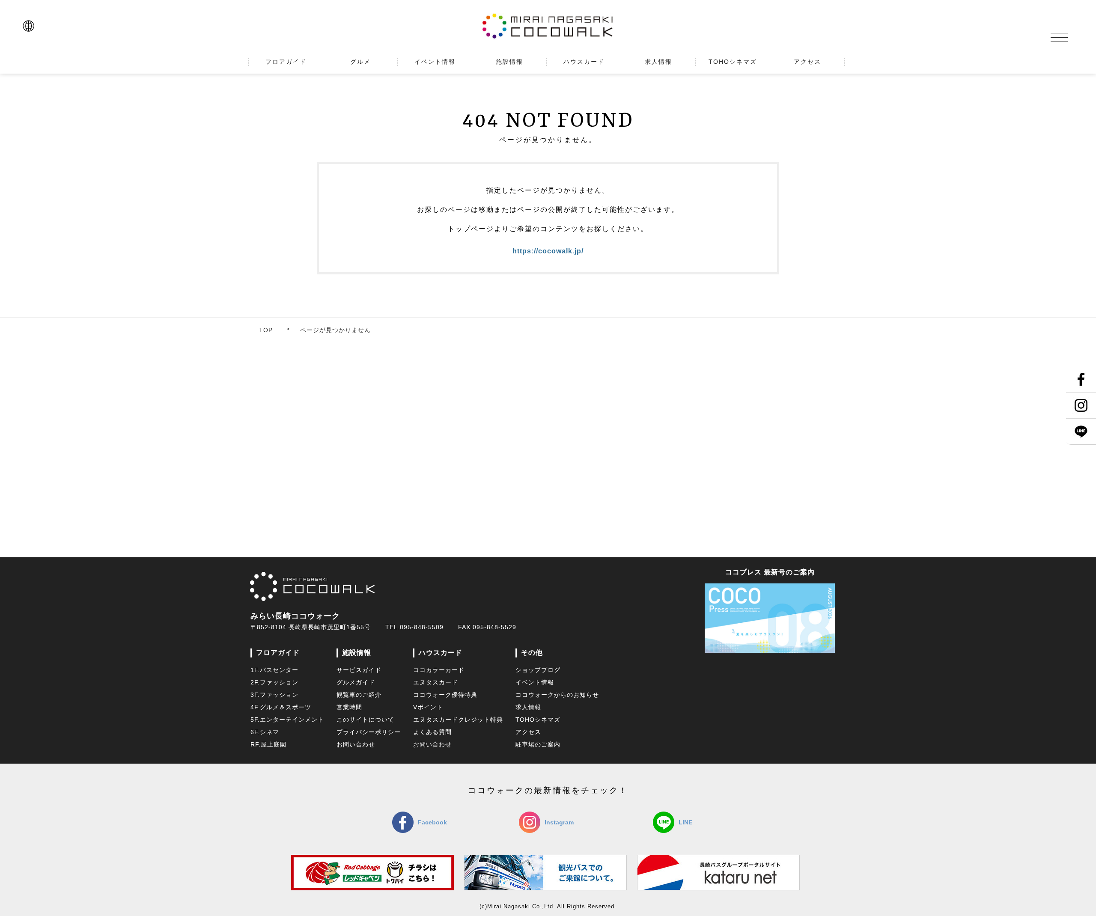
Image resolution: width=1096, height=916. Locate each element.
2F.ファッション (274, 682)
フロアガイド (278, 652)
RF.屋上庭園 (268, 744)
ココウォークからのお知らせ (557, 694)
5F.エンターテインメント (287, 719)
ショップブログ (537, 669)
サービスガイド (359, 669)
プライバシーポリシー (369, 732)
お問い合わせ (356, 744)
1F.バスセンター (274, 669)
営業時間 (349, 707)
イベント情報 (534, 682)
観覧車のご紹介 (359, 694)
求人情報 (528, 707)
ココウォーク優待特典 (445, 694)
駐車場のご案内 (537, 744)
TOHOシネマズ (537, 719)
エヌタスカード (435, 682)
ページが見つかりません (335, 330)
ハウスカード (440, 652)
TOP (266, 330)
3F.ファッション (274, 694)
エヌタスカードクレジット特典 (458, 719)
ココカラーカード (439, 669)
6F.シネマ (264, 732)
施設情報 (356, 652)
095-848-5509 (422, 627)
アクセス (528, 732)
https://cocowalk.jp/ (548, 251)
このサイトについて (365, 719)
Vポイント (428, 707)
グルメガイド (356, 682)
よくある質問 (432, 732)
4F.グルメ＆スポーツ (280, 707)
